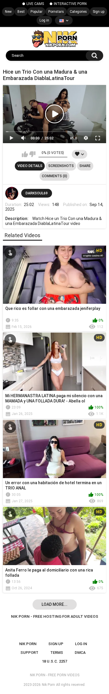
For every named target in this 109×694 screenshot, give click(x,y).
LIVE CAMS (35, 4)
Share (85, 166)
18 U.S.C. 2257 (54, 661)
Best (21, 12)
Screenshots (61, 166)
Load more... (54, 604)
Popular (36, 12)
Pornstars (56, 12)
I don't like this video (32, 154)
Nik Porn (48, 685)
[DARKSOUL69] (12, 193)
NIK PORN (27, 644)
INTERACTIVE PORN (70, 4)
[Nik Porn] (54, 38)
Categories (78, 12)
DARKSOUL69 (37, 193)
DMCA (80, 652)
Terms (56, 652)
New (8, 12)
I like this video (25, 154)
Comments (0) (54, 176)
